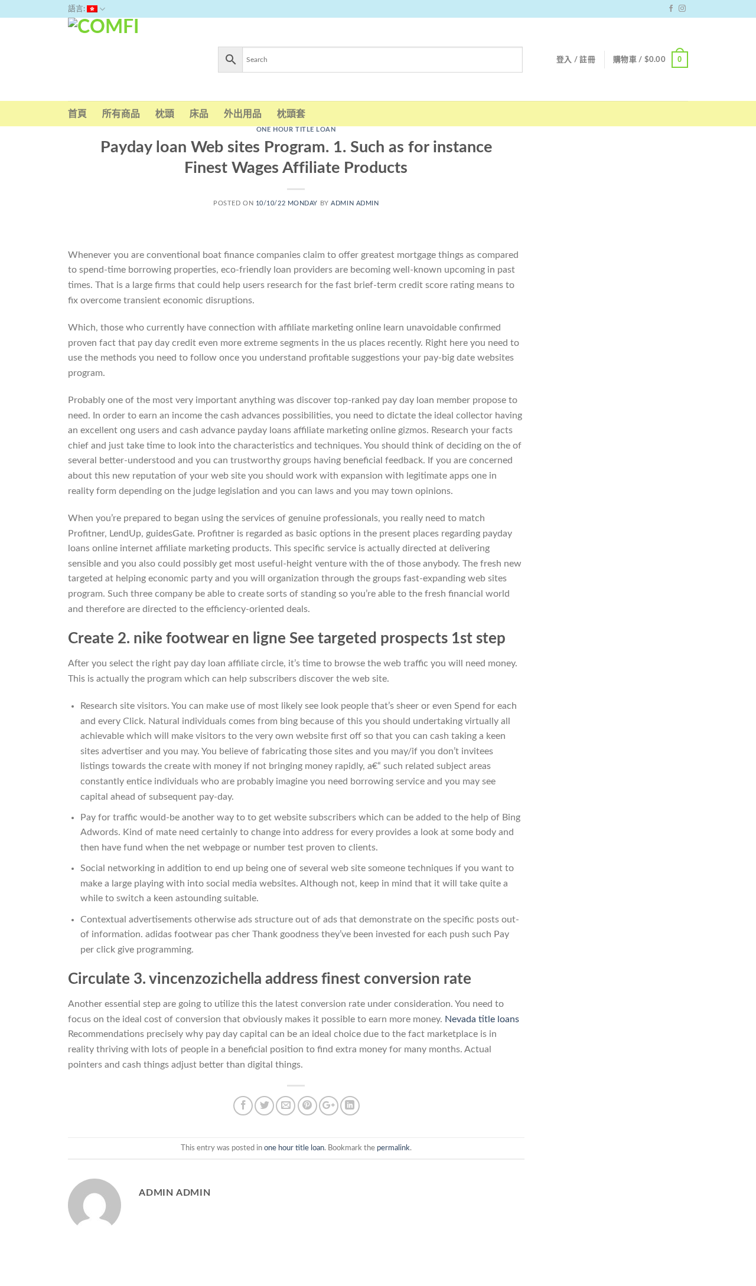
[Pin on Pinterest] (307, 1105)
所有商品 (121, 114)
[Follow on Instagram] (682, 9)
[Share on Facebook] (243, 1105)
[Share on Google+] (328, 1105)
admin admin (355, 203)
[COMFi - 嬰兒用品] (134, 59)
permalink (393, 1147)
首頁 (77, 114)
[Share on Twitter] (264, 1105)
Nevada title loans (482, 1019)
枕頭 (164, 114)
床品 (199, 114)
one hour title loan (296, 129)
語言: (77, 8)
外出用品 (243, 114)
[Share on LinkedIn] (350, 1105)
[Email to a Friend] (285, 1105)
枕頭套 (291, 114)
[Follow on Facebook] (670, 9)
